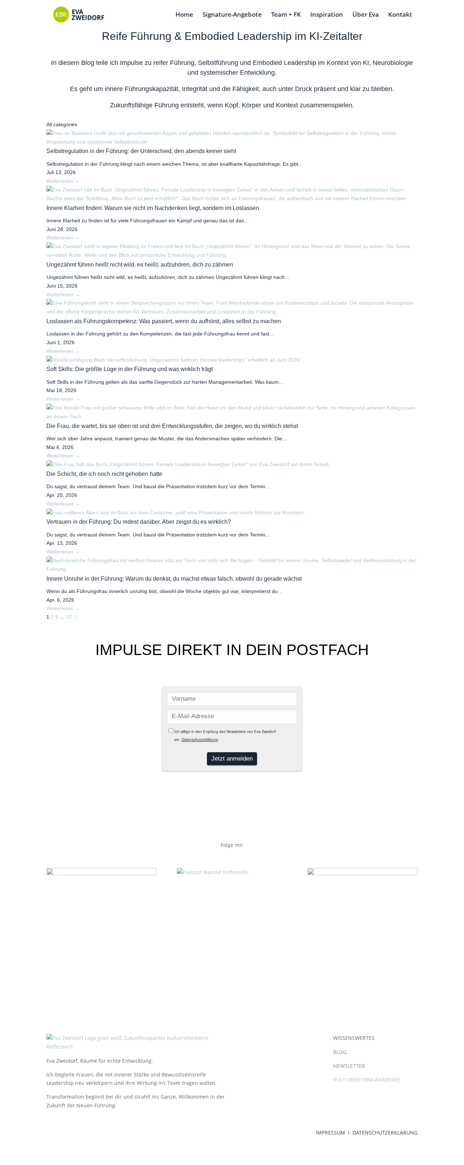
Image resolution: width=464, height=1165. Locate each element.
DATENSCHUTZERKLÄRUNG (385, 1132)
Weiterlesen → (63, 181)
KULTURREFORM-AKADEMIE (366, 1079)
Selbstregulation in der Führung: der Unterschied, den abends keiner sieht (141, 151)
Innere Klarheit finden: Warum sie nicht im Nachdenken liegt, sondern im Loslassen (152, 208)
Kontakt (400, 15)
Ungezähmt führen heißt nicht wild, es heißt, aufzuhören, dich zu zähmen (139, 265)
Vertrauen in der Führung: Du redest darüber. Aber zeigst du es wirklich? (138, 522)
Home (184, 15)
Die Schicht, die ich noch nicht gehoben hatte (104, 474)
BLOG (340, 1052)
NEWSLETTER (349, 1065)
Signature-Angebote (232, 15)
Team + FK (286, 15)
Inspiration (326, 15)
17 (69, 617)
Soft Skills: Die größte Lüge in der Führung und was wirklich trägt (129, 369)
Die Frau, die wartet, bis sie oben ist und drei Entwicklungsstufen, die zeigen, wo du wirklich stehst (172, 426)
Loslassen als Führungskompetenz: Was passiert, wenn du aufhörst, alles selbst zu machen (163, 321)
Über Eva (365, 15)
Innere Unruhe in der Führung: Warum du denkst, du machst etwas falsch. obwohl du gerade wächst (174, 579)
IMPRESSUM (331, 1132)
